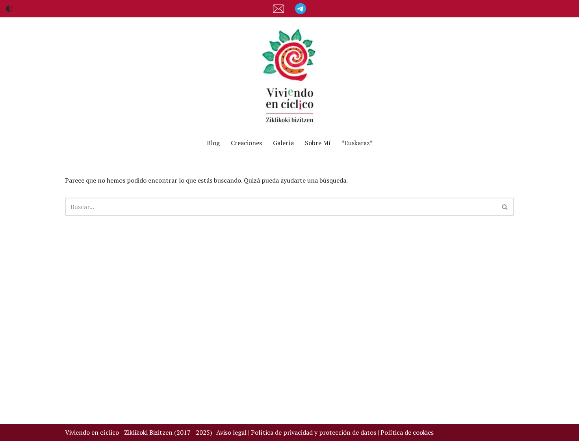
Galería (283, 142)
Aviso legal (231, 432)
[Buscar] (505, 207)
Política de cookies (407, 432)
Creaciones (246, 142)
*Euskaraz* (357, 142)
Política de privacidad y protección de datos (314, 432)
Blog (213, 142)
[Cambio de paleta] (9, 9)
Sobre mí (318, 142)
